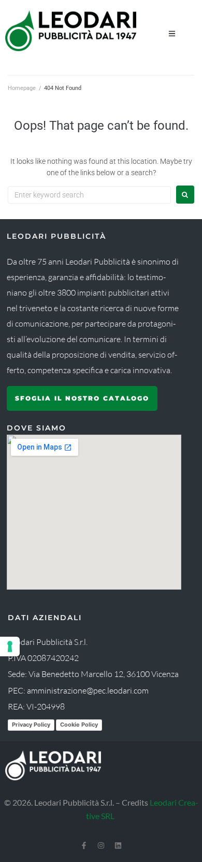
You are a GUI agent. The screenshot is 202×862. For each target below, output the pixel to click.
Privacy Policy (31, 724)
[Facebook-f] (84, 845)
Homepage (22, 88)
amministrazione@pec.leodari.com (88, 690)
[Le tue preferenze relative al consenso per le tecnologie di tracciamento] (10, 646)
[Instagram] (101, 845)
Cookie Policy (79, 724)
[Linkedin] (118, 845)
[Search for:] (89, 195)
